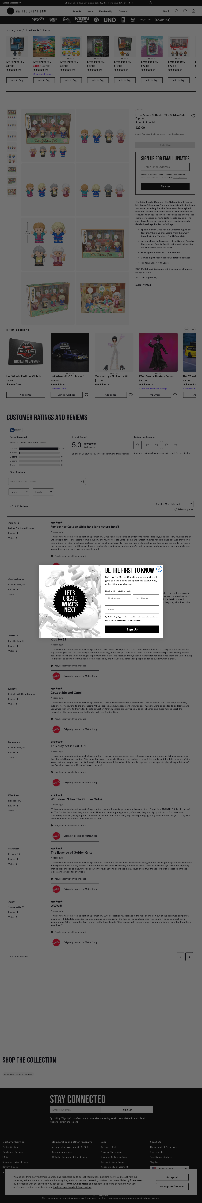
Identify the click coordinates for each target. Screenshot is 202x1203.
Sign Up (132, 629)
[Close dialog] (159, 569)
